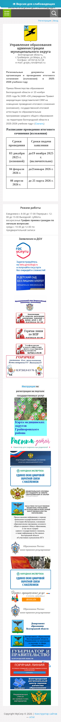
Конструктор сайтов (46, 713)
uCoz (32, 717)
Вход (55, 20)
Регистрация (44, 20)
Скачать (39, 123)
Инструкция (28, 386)
